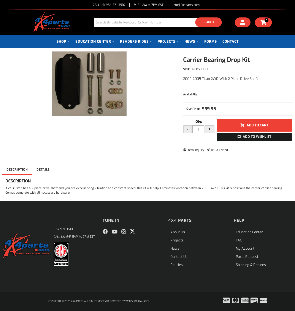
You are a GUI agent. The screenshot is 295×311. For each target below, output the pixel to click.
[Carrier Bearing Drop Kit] (89, 83)
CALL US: (109, 5)
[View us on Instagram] (123, 232)
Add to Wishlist (257, 136)
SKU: (186, 69)
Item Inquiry (195, 150)
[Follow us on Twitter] (132, 231)
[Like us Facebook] (105, 232)
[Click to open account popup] (242, 23)
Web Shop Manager (137, 301)
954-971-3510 (63, 229)
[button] (159, 22)
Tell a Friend (219, 150)
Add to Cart (257, 125)
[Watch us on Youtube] (114, 232)
